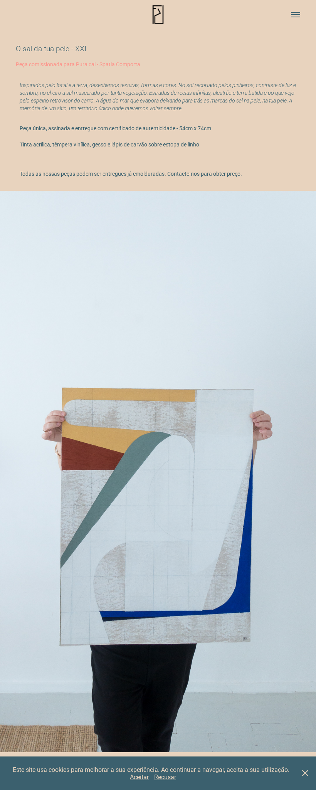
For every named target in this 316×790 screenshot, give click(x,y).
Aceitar (139, 777)
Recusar (165, 777)
